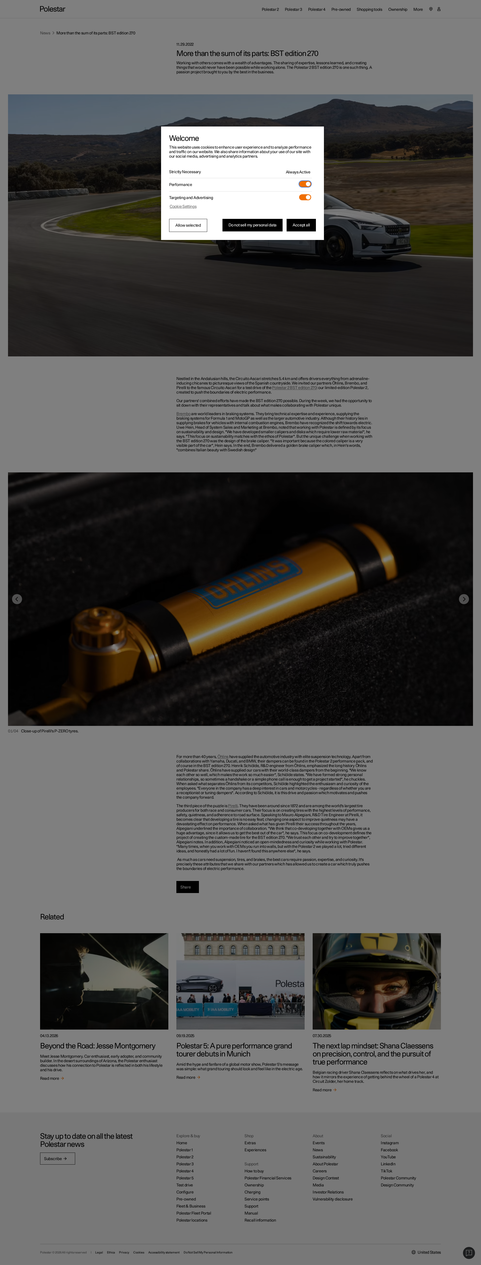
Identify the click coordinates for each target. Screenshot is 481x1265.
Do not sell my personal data (252, 225)
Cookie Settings (183, 207)
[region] (242, 183)
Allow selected (188, 225)
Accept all (301, 225)
